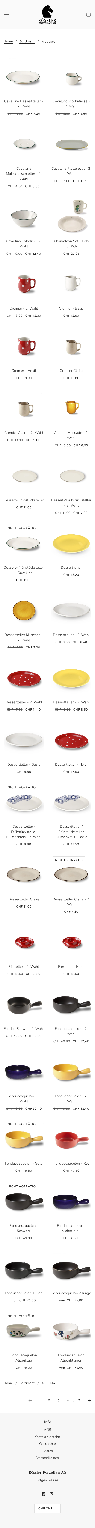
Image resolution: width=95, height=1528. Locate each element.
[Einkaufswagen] (89, 14)
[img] (43, 1493)
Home (8, 41)
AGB (47, 1429)
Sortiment (27, 41)
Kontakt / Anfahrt (47, 1436)
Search (47, 1451)
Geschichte (47, 1443)
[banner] (47, 14)
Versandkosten (47, 1458)
